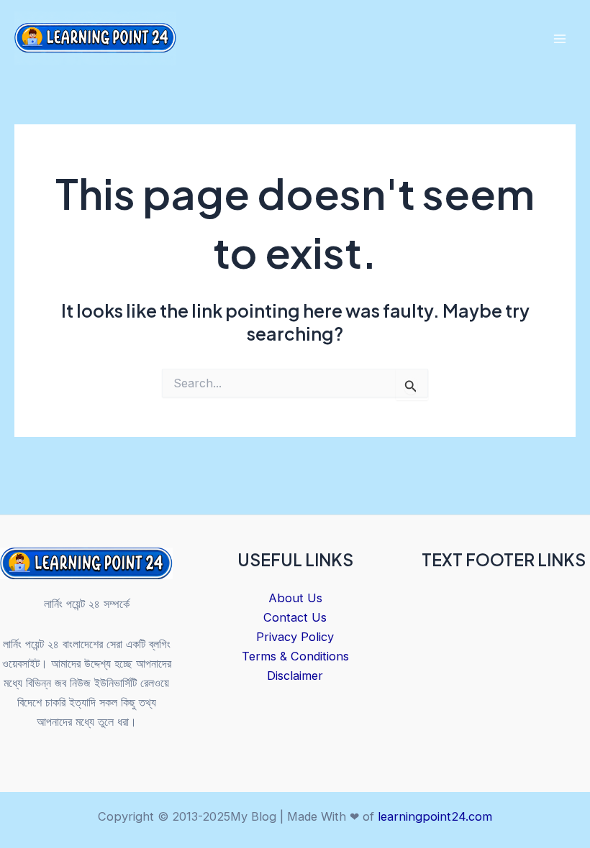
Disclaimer (295, 675)
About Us (295, 598)
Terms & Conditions (295, 656)
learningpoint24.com (435, 816)
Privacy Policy (295, 637)
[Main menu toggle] (559, 39)
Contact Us (295, 617)
